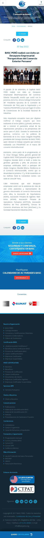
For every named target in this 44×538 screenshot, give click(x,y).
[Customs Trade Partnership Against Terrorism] (22, 489)
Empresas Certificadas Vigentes (16, 379)
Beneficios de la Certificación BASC (17, 349)
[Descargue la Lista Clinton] (22, 479)
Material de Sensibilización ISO (16, 412)
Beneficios (9, 369)
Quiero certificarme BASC (14, 354)
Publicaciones (10, 407)
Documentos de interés (13, 377)
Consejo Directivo (11, 330)
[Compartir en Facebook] (14, 40)
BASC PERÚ (9, 328)
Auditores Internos (12, 448)
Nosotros (8, 367)
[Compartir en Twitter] (18, 40)
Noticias (8, 415)
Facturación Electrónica (13, 464)
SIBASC (7, 461)
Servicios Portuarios (12, 390)
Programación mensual (13, 438)
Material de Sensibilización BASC (17, 409)
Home (13, 26)
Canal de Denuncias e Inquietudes (17, 430)
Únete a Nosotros (11, 399)
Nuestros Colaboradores (14, 336)
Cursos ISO (9, 443)
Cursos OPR (9, 446)
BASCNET (8, 459)
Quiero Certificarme (21, 253)
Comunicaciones (21, 26)
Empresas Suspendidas (13, 359)
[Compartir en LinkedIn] (22, 40)
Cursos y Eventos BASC (13, 441)
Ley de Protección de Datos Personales (19, 456)
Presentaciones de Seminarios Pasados (19, 417)
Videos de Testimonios (13, 338)
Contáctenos (9, 425)
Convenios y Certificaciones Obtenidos (19, 333)
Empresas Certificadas (13, 356)
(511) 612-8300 (25, 523)
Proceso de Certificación (14, 372)
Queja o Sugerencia (12, 427)
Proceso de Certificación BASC (16, 351)
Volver (23, 34)
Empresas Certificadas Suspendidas (18, 382)
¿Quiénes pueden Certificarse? (16, 346)
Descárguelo (21, 278)
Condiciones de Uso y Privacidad (28, 516)
